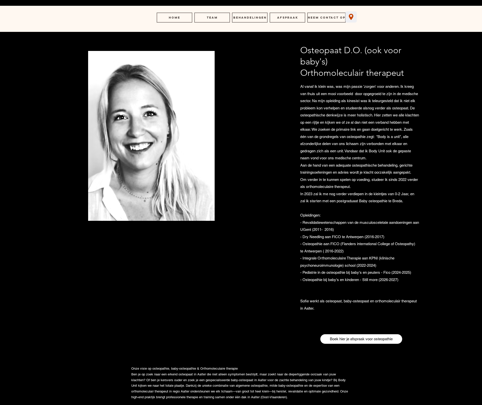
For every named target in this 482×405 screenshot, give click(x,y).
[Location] (351, 17)
